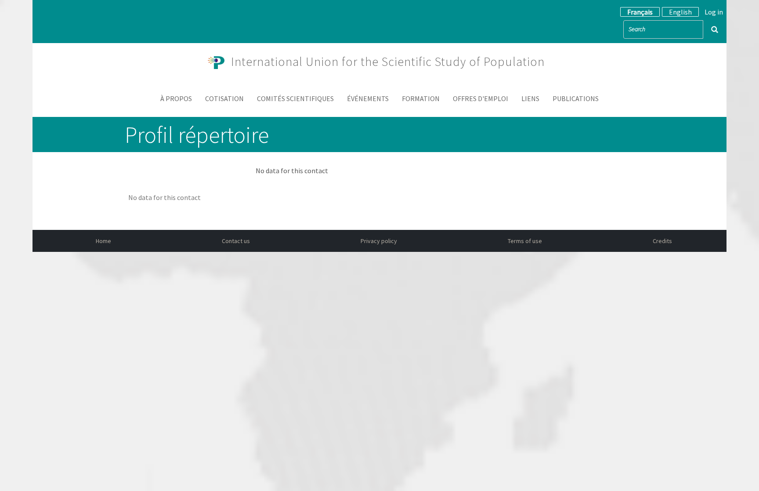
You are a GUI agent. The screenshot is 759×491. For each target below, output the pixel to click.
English (680, 11)
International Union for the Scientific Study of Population (388, 61)
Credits (662, 241)
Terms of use (525, 241)
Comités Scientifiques (295, 98)
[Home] (219, 61)
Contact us (236, 241)
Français (640, 11)
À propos (176, 98)
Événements (368, 98)
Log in (714, 11)
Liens (530, 98)
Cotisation (224, 98)
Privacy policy (379, 241)
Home (103, 241)
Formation (421, 98)
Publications (576, 98)
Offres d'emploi (480, 98)
